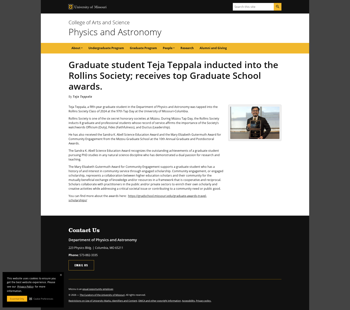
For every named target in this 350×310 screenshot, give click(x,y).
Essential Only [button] (17, 298)
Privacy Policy (25, 286)
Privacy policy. (203, 300)
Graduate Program (143, 48)
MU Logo (70, 6)
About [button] (75, 48)
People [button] (167, 48)
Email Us (81, 265)
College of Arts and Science (99, 22)
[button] (41, 299)
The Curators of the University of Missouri (102, 294)
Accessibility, (188, 300)
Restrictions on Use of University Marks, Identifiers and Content (103, 300)
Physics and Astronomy (115, 32)
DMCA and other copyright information (159, 300)
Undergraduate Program (106, 48)
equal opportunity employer (97, 289)
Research (187, 48)
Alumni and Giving (213, 48)
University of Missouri (90, 7)
